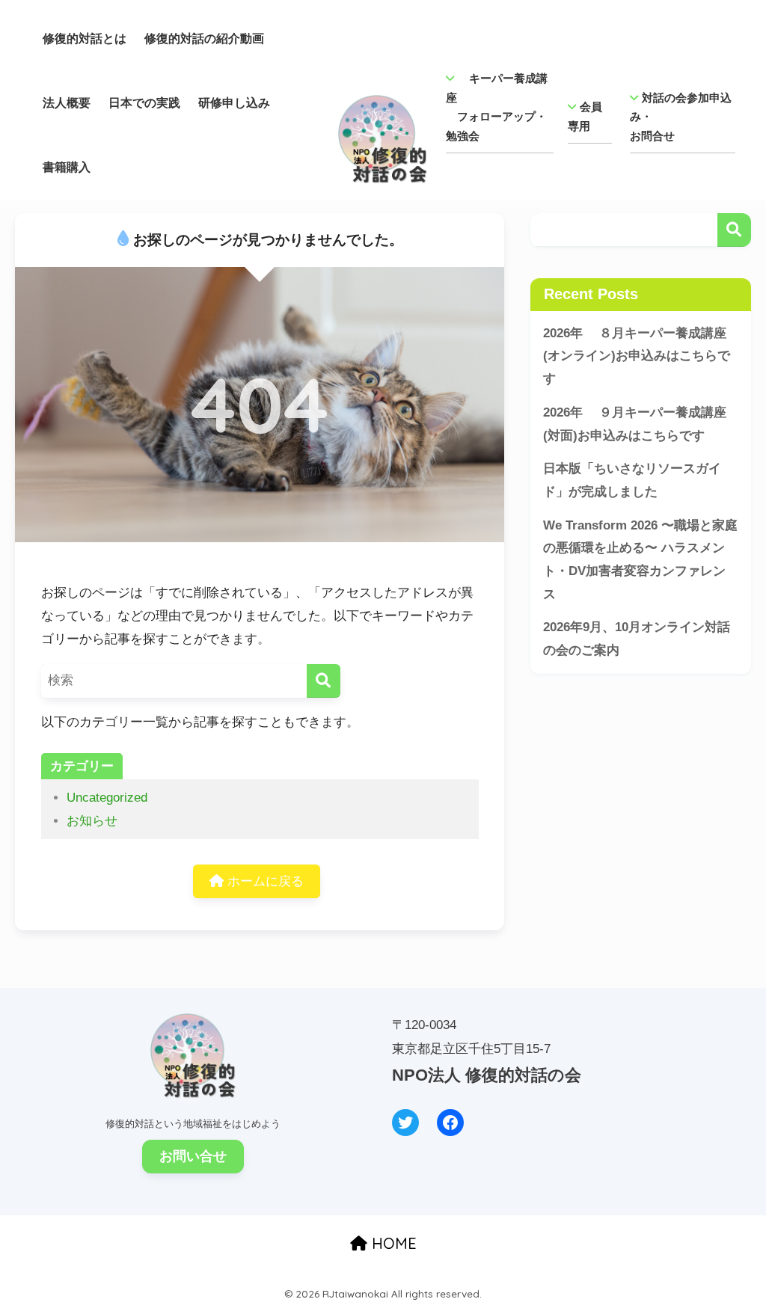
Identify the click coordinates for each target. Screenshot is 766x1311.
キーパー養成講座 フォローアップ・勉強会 (497, 107)
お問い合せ (193, 1156)
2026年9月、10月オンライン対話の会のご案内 (636, 638)
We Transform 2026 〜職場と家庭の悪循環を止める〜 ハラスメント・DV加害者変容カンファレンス (640, 559)
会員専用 (585, 116)
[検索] (323, 681)
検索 (734, 230)
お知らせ (92, 821)
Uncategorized (107, 797)
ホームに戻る (264, 881)
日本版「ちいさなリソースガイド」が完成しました (632, 480)
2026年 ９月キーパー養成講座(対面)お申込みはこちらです (634, 424)
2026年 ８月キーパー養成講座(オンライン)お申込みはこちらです (636, 356)
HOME (392, 1243)
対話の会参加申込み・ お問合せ (681, 116)
